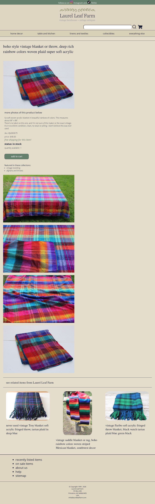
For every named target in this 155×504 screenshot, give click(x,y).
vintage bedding (13, 168)
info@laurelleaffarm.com (77, 497)
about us (21, 468)
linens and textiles (79, 33)
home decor (16, 33)
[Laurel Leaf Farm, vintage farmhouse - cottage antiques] (77, 15)
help (18, 472)
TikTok (94, 3)
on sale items (24, 464)
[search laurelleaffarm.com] (135, 27)
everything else (137, 33)
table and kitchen (46, 33)
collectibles (108, 33)
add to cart (16, 156)
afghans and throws (14, 170)
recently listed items (29, 460)
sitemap (21, 476)
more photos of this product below (23, 112)
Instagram (78, 3)
